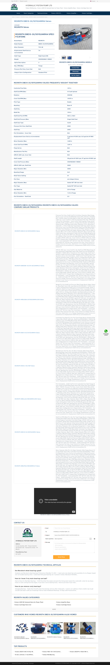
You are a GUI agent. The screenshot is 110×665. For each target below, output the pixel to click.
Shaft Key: (17, 129)
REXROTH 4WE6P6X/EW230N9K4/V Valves (27, 466)
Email (46, 528)
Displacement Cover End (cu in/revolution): (27, 136)
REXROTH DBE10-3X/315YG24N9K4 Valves (27, 333)
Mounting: (17, 105)
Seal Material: (18, 189)
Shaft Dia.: (17, 109)
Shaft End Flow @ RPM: (20, 116)
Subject (47, 535)
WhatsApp (75, 71)
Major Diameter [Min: (20, 169)
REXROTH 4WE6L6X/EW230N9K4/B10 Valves (28, 399)
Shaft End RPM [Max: (20, 91)
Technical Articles (42, 13)
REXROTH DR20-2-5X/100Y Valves (25, 366)
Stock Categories (29, 13)
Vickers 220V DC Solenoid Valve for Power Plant (58, 13)
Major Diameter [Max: (20, 182)
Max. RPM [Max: (19, 66)
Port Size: (17, 179)
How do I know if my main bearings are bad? (31, 579)
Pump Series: (18, 148)
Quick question (49, 538)
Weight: (16, 59)
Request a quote (23, 1)
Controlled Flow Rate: (20, 88)
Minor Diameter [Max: (20, 141)
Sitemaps (31, 663)
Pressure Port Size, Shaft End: (23, 126)
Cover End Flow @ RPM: (21, 144)
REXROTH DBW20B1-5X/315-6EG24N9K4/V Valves (29, 266)
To (46, 531)
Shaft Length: (18, 158)
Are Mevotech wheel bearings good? (28, 571)
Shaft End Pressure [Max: (21, 119)
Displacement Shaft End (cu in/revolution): (22, 51)
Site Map (26, 663)
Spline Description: (20, 62)
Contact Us (20, 663)
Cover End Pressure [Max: (21, 162)
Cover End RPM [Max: (20, 98)
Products (18, 17)
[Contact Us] (106, 332)
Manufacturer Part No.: (20, 151)
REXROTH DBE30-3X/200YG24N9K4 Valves (27, 432)
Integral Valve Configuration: (22, 72)
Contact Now (75, 68)
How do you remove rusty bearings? (28, 586)
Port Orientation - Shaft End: (22, 196)
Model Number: (18, 44)
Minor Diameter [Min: (20, 193)
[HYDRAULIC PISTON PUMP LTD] (14, 7)
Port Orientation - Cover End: (22, 133)
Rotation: (16, 95)
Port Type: (17, 186)
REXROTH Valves (24, 17)
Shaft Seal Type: (19, 123)
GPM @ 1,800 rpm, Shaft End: (22, 165)
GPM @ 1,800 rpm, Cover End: (22, 155)
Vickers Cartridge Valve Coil (88, 13)
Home (18, 13)
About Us (14, 663)
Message (47, 542)
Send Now (61, 557)
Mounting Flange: (19, 172)
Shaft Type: (17, 56)
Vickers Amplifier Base (73, 13)
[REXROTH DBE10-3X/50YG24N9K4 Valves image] (75, 37)
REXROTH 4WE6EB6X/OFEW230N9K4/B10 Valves (29, 299)
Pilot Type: (17, 102)
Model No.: (17, 112)
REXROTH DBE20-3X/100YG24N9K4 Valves (27, 231)
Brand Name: (18, 40)
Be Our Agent (75, 75)
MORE (54, 609)
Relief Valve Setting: (20, 176)
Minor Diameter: (19, 47)
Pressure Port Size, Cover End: (23, 69)
